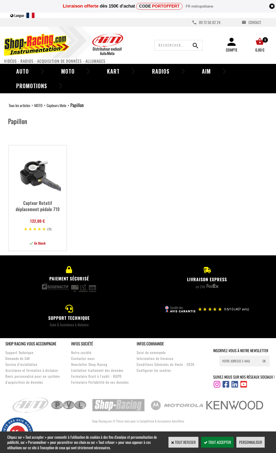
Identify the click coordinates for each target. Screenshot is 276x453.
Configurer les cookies (154, 370)
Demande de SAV (17, 358)
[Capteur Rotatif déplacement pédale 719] (37, 195)
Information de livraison (155, 358)
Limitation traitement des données (97, 370)
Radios (161, 71)
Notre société (81, 352)
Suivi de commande (151, 352)
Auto (22, 71)
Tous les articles (19, 105)
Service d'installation (21, 364)
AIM (206, 71)
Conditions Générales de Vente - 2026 (166, 364)
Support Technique (19, 352)
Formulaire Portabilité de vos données (100, 382)
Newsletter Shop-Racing (89, 364)
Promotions (31, 86)
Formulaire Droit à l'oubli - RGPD (96, 376)
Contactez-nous (83, 358)
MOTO (38, 105)
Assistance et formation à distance (31, 370)
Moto (68, 71)
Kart (113, 71)
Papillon (77, 105)
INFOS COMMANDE (150, 343)
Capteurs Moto (56, 105)
